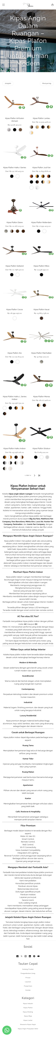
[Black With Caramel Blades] (16, 408)
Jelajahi (8, 83)
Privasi (28, 977)
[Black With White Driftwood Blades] (4, 468)
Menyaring (46, 83)
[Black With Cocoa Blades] (4, 413)
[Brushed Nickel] (6, 231)
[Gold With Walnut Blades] (43, 176)
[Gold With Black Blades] (37, 176)
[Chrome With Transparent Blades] (37, 187)
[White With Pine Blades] (31, 132)
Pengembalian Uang (28, 973)
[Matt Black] (35, 457)
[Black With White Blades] (16, 463)
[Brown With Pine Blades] (48, 127)
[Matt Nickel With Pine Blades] (37, 127)
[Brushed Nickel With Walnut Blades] (31, 127)
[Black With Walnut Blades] (43, 127)
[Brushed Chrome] (9, 129)
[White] (17, 176)
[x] (21, 956)
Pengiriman (28, 986)
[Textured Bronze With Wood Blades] (23, 231)
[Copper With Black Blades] (48, 176)
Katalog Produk (28, 969)
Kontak (28, 990)
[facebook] (17, 956)
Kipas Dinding (28, 1012)
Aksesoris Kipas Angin (28, 1024)
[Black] (14, 129)
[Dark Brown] (41, 318)
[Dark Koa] (20, 129)
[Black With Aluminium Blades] (4, 463)
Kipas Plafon (28, 1007)
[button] (17, 475)
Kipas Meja (28, 1016)
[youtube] (38, 956)
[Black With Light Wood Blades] (43, 182)
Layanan (28, 982)
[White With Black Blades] (10, 463)
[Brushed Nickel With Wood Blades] (11, 231)
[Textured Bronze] (17, 231)
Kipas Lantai (28, 1020)
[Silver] (47, 457)
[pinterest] (34, 956)
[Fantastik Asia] (28, 4)
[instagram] (25, 956)
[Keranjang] (52, 5)
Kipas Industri (28, 1003)
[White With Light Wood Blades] (48, 182)
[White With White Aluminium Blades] (22, 463)
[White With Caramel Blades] (22, 408)
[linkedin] (30, 956)
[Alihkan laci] (3, 5)
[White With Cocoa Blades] (22, 457)
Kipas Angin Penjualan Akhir (28, 1028)
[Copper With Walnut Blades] (31, 176)
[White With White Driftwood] (10, 468)
